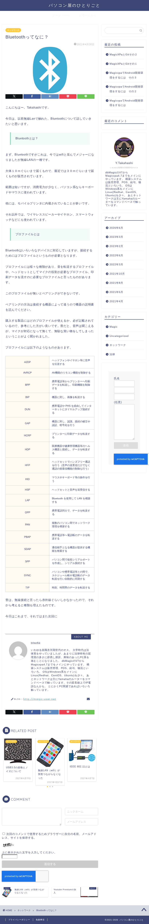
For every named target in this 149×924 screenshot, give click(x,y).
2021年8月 (116, 283)
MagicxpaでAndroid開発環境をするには (126, 103)
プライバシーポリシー (19, 920)
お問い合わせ (87, 15)
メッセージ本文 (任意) (124, 400)
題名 (117, 391)
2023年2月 (116, 246)
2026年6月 (116, 228)
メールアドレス (124, 385)
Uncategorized (119, 336)
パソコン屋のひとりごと (74, 5)
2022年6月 (116, 255)
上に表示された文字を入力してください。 (29, 852)
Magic (113, 326)
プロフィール (61, 15)
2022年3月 (116, 264)
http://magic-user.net (39, 698)
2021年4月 (116, 301)
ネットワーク (13, 30)
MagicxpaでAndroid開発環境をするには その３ (126, 75)
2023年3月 (116, 237)
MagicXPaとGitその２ (123, 54)
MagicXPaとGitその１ (123, 63)
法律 (112, 354)
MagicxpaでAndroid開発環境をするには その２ (126, 89)
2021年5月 (116, 292)
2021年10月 (117, 273)
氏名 (117, 378)
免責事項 (40, 920)
